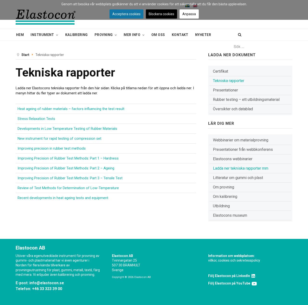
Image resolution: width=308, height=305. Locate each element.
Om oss (158, 35)
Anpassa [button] (189, 14)
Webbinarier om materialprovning (240, 140)
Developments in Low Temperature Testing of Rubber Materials (67, 128)
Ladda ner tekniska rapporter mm (240, 168)
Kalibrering (76, 35)
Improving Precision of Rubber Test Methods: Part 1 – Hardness (68, 158)
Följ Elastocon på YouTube (230, 283)
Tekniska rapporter (228, 80)
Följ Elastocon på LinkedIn (229, 276)
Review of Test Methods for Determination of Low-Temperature (68, 188)
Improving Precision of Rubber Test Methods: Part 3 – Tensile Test (70, 178)
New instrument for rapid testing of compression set (59, 138)
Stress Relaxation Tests (36, 119)
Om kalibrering (225, 196)
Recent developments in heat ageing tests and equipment (63, 198)
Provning (104, 35)
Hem (20, 35)
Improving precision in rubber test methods (52, 148)
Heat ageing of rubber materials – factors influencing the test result (71, 109)
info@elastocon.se (46, 283)
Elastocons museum (230, 215)
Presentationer (225, 90)
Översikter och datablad (233, 109)
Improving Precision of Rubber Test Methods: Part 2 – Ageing (66, 168)
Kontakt (180, 35)
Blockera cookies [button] (161, 14)
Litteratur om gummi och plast (238, 177)
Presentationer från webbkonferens (243, 149)
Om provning (223, 187)
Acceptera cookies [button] (126, 14)
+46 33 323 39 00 (47, 288)
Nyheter (203, 35)
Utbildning (221, 206)
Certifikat (220, 71)
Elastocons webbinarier (232, 159)
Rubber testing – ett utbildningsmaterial (246, 99)
